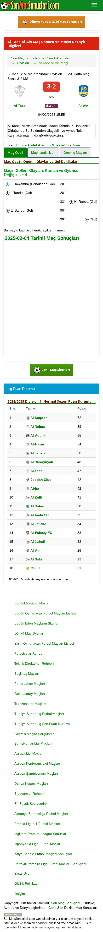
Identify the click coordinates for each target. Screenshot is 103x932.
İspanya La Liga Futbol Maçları (37, 844)
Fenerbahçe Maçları (29, 683)
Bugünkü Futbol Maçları (32, 603)
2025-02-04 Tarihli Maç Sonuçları (42, 238)
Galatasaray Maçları (29, 694)
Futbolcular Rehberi (29, 653)
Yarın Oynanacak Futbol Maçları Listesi (44, 643)
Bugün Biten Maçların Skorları (37, 623)
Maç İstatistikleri (43, 152)
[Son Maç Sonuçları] (30, 5)
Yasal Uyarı (23, 873)
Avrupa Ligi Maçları (29, 753)
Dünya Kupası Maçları (31, 783)
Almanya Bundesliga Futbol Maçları (41, 814)
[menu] (94, 5)
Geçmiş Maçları (75, 152)
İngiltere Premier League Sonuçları (40, 834)
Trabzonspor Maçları (30, 704)
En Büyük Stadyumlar (30, 804)
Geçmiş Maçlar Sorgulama (34, 734)
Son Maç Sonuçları (65, 903)
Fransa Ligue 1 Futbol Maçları (37, 824)
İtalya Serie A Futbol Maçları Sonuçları (43, 854)
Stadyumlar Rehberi (29, 793)
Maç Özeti (15, 152)
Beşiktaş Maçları (26, 673)
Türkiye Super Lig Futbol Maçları (39, 714)
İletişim (19, 893)
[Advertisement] (51, 302)
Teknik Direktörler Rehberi (34, 663)
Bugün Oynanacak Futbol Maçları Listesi (45, 613)
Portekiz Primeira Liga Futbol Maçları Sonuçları (50, 864)
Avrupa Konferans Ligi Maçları (37, 763)
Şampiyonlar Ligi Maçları (33, 743)
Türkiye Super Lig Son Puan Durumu (42, 724)
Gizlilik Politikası (26, 883)
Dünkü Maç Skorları (29, 633)
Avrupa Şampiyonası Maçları (36, 773)
